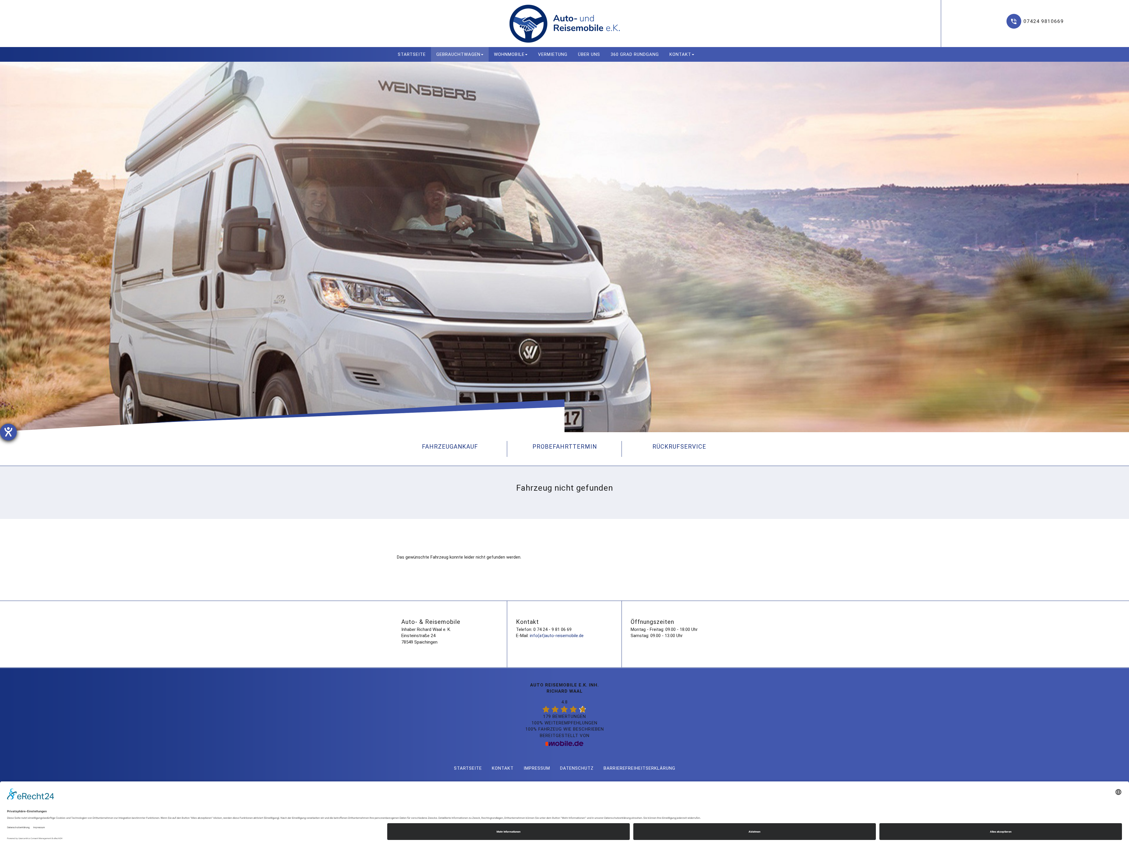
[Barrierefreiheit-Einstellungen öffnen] (8, 432)
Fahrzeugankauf (450, 446)
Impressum (537, 768)
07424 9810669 (1043, 21)
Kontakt (680, 54)
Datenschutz (577, 768)
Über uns (589, 54)
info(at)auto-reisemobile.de (557, 635)
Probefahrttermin (564, 446)
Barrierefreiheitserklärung (639, 768)
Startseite (412, 54)
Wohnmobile (509, 54)
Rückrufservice (679, 446)
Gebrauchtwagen (458, 54)
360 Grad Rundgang (635, 54)
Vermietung (552, 54)
